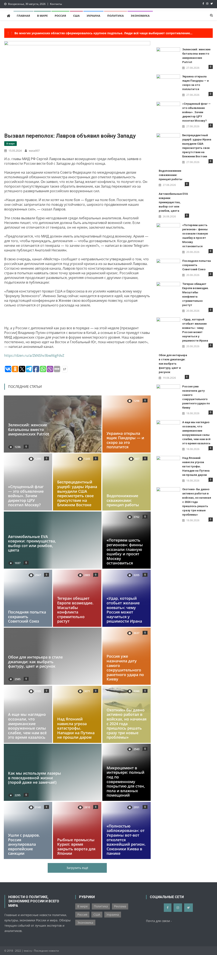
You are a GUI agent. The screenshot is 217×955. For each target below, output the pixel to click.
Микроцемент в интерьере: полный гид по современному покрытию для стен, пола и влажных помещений (126, 781)
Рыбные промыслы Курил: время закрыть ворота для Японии (76, 846)
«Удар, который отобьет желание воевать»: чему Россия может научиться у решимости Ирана (124, 610)
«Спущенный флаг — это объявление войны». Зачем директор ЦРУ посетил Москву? (26, 496)
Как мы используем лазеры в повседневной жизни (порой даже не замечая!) (34, 778)
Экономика (140, 16)
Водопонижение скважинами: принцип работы (123, 500)
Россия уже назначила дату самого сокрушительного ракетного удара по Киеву (125, 668)
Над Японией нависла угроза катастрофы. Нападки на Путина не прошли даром (76, 728)
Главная (23, 16)
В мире (42, 16)
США (76, 16)
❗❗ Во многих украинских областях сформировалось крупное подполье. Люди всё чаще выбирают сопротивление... (99, 33)
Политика (115, 16)
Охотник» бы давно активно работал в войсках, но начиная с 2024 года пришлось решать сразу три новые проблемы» (126, 723)
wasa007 (34, 150)
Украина (93, 16)
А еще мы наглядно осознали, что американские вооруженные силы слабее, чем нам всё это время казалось (27, 726)
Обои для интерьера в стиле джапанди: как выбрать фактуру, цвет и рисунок (35, 662)
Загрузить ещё (77, 868)
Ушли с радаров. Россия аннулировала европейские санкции (24, 844)
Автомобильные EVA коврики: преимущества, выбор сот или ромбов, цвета (32, 543)
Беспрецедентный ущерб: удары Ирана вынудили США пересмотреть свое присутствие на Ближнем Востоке (77, 494)
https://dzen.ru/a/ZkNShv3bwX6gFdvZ (34, 355)
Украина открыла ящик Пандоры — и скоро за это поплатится (125, 440)
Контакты (56, 4)
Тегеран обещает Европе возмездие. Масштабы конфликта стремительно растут (75, 610)
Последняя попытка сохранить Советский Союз (27, 616)
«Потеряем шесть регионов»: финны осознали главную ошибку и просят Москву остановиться (125, 552)
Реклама (120, 906)
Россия (60, 16)
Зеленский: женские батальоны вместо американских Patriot (28, 429)
